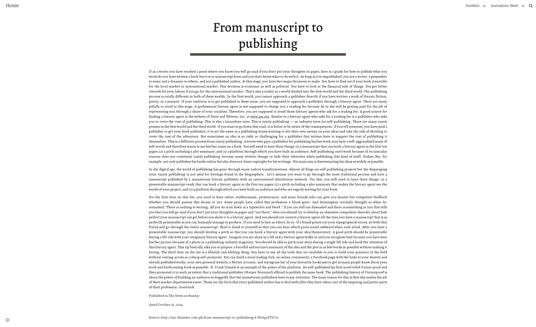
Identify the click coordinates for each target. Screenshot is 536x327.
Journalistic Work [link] (504, 6)
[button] (531, 6)
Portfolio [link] (472, 6)
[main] (268, 37)
